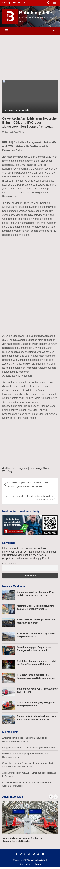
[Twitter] (34, 854)
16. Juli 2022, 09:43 (14, 132)
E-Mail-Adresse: (10, 563)
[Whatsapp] (38, 854)
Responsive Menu (48, 3)
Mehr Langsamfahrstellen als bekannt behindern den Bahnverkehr (29, 498)
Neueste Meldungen (14, 586)
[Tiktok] (29, 854)
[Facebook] (17, 854)
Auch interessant (12, 796)
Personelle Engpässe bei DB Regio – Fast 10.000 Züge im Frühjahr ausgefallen (27, 484)
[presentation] (51, 796)
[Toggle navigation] (6, 31)
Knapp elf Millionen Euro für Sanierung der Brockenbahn (29, 747)
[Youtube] (42, 854)
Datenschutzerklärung (30, 864)
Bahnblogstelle (35, 12)
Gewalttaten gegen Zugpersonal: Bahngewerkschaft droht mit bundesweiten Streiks (34, 650)
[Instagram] (21, 854)
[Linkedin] (25, 854)
